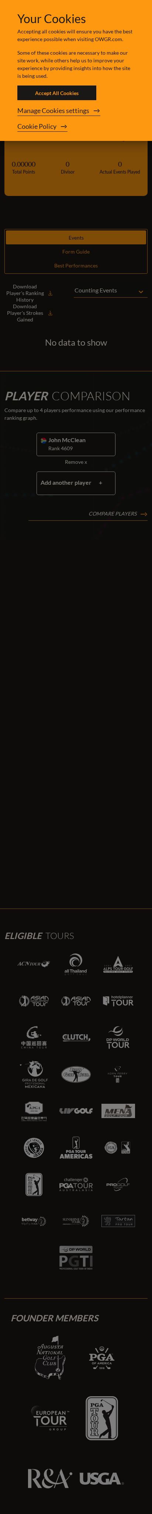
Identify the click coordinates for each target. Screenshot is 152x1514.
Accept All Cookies (57, 93)
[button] (76, 111)
